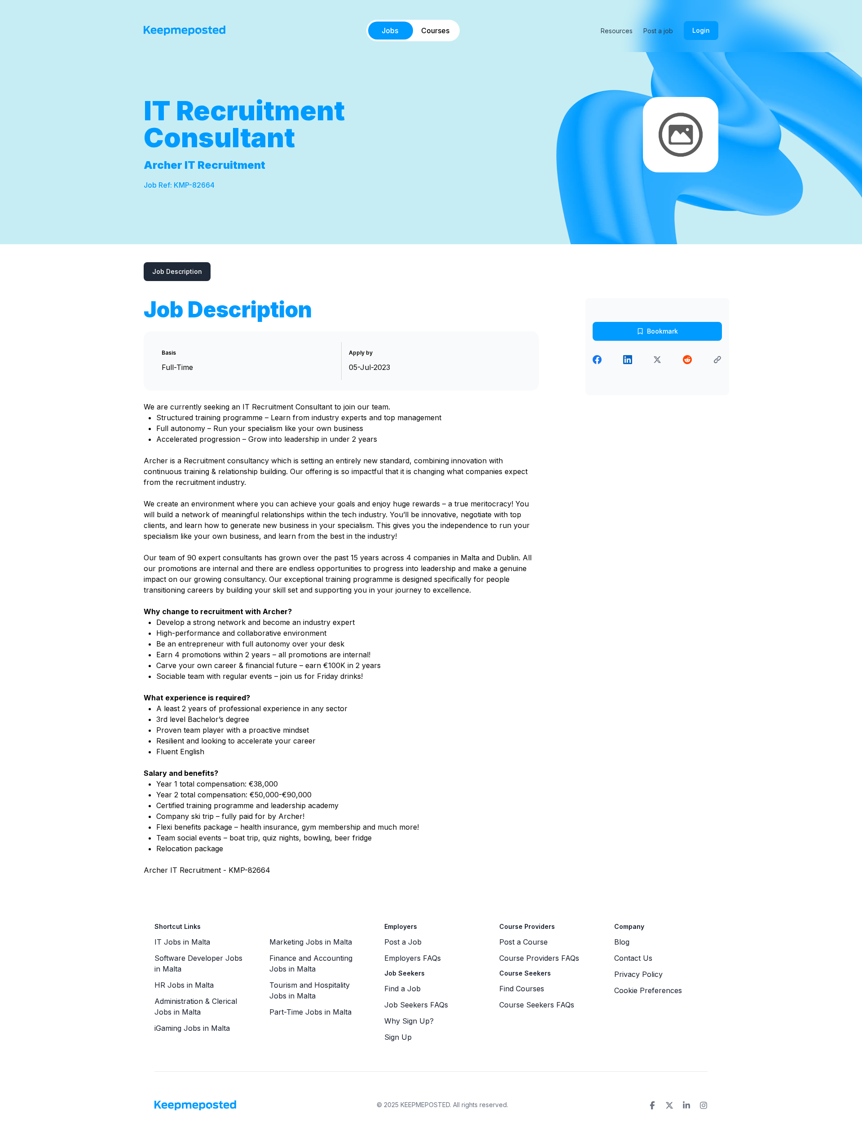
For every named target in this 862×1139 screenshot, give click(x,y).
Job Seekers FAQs (416, 1004)
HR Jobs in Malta (184, 985)
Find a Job (402, 988)
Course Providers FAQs (539, 958)
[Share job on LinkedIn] (627, 359)
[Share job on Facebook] (597, 359)
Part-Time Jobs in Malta (310, 1011)
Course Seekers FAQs (536, 1004)
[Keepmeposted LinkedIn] (686, 1105)
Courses (435, 30)
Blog (621, 941)
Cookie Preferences (648, 990)
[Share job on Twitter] (657, 360)
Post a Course (523, 941)
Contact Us (633, 958)
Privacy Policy (638, 974)
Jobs (390, 30)
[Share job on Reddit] (687, 359)
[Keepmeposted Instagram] (703, 1105)
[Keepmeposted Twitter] (669, 1105)
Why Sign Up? (409, 1020)
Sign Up (398, 1037)
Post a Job (403, 941)
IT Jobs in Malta (182, 941)
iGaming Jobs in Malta (192, 1028)
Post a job (658, 31)
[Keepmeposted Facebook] (652, 1105)
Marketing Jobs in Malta (310, 941)
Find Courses (521, 988)
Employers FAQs (412, 958)
